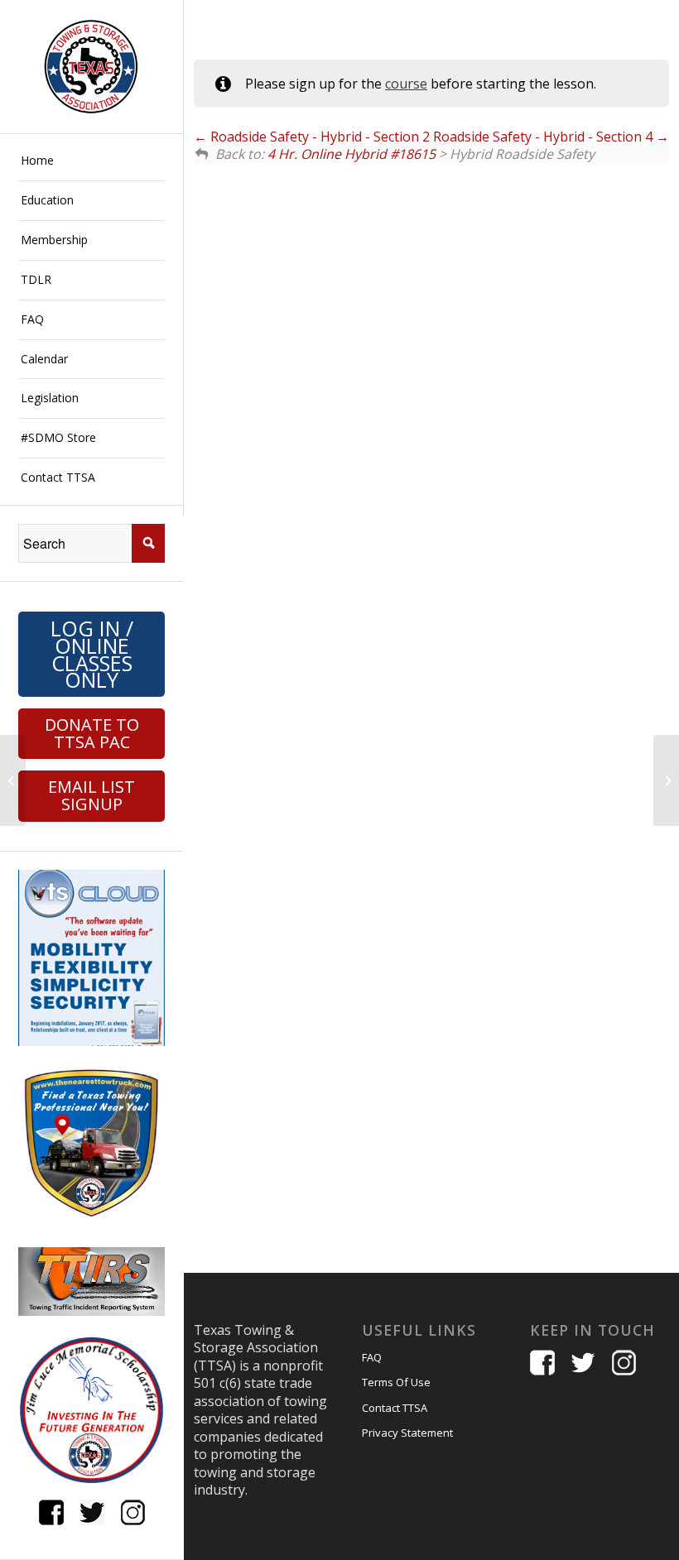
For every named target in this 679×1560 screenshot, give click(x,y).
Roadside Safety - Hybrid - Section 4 (544, 136)
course (406, 83)
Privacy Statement (407, 1432)
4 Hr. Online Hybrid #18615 (351, 154)
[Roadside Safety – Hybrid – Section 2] (13, 780)
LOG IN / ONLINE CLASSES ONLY (92, 654)
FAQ (372, 1357)
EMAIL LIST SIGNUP (91, 795)
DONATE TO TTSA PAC (92, 733)
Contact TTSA (394, 1407)
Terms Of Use (396, 1382)
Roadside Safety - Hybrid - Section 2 (318, 136)
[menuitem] (91, 161)
